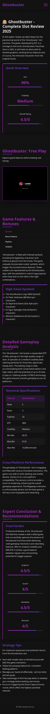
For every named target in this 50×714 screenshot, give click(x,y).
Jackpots (8, 247)
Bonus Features (11, 237)
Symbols (8, 232)
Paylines (8, 242)
